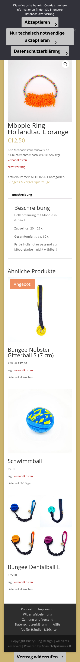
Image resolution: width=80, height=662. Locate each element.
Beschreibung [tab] (22, 195)
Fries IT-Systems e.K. (57, 646)
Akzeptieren (37, 22)
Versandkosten (17, 160)
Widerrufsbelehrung (37, 614)
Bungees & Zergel (20, 182)
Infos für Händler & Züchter (38, 629)
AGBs (56, 624)
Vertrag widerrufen (37, 657)
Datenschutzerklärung (31, 624)
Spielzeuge (42, 182)
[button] (65, 64)
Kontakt (27, 609)
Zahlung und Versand (37, 619)
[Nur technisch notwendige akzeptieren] (75, 30)
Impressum (46, 609)
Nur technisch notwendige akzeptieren (37, 36)
